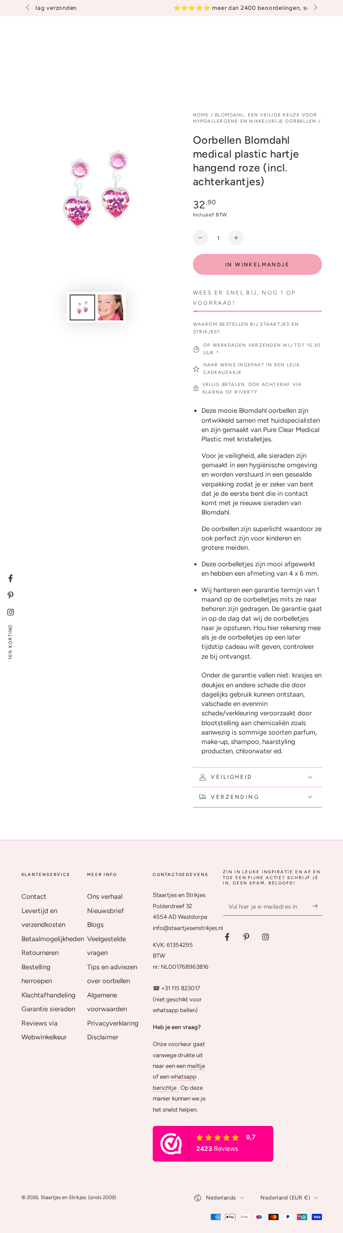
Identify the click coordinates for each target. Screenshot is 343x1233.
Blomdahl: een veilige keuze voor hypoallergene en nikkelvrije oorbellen (255, 118)
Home (201, 115)
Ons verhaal (104, 897)
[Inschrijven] (317, 906)
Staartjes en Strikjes (63, 1197)
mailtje (196, 1065)
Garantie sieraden (48, 1009)
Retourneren (40, 953)
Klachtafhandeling (48, 995)
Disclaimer (102, 1037)
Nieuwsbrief (105, 911)
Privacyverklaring (112, 1023)
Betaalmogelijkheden (52, 939)
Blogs (95, 925)
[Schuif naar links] (28, 8)
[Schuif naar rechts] (314, 8)
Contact (33, 897)
